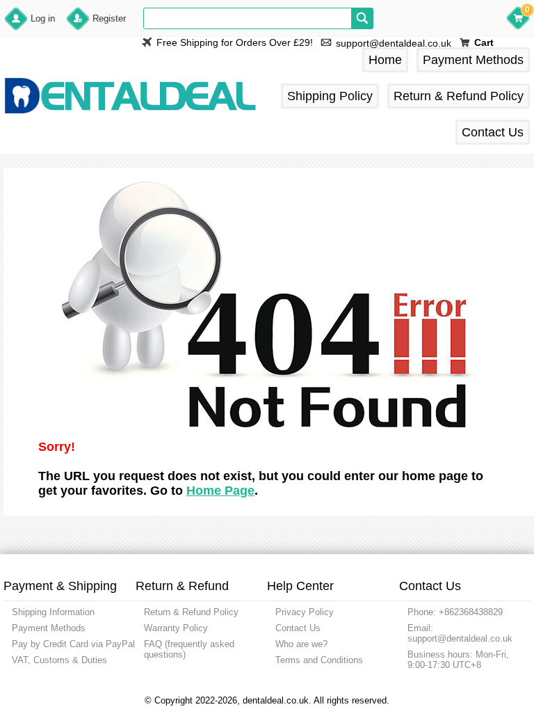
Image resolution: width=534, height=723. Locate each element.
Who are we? (301, 644)
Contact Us (493, 132)
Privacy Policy (304, 612)
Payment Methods (473, 60)
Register (109, 18)
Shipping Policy (330, 96)
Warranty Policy (176, 628)
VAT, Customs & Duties (59, 660)
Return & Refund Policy (459, 96)
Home (385, 60)
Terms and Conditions (319, 660)
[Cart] (518, 20)
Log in (43, 18)
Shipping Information (53, 612)
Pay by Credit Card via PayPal (73, 644)
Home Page (220, 491)
